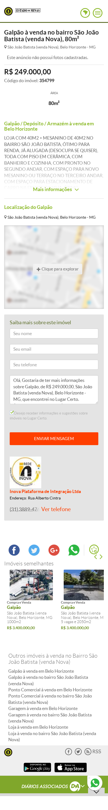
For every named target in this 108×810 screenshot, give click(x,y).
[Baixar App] (37, 773)
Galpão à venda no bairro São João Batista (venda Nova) (48, 680)
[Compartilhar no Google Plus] (54, 554)
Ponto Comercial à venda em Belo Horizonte (50, 689)
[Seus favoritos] (94, 549)
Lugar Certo (8, 11)
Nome (17, 334)
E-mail (17, 350)
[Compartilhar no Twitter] (34, 554)
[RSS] (92, 754)
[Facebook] (68, 754)
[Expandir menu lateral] (97, 13)
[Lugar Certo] (8, 751)
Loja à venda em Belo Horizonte (38, 727)
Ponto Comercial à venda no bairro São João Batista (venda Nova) (50, 698)
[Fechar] (89, 778)
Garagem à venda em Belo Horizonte (43, 708)
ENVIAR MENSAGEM (54, 438)
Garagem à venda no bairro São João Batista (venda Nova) (50, 717)
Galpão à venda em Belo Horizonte (41, 671)
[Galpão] (31, 585)
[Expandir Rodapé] (54, 787)
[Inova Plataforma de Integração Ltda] (25, 471)
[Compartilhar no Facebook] (14, 554)
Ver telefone (56, 509)
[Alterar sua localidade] (85, 13)
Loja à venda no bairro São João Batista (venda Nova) (52, 736)
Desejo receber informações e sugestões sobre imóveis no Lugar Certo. (49, 415)
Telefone (19, 365)
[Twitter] (78, 754)
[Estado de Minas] (28, 10)
